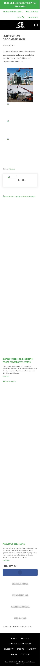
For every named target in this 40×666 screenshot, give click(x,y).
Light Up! (6, 376)
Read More (6, 560)
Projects (12, 169)
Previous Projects (14, 544)
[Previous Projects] (20, 460)
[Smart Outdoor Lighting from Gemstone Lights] (20, 275)
